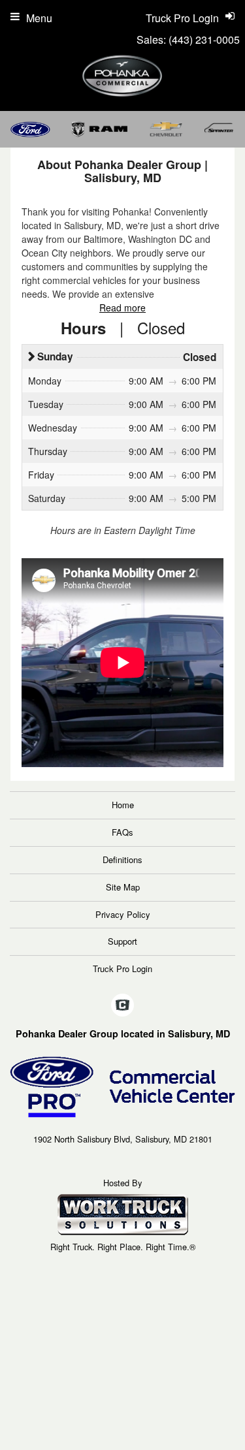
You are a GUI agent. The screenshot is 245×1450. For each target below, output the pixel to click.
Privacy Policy (122, 914)
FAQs (122, 832)
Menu (39, 17)
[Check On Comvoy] (122, 1005)
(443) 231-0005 (204, 39)
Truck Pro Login (122, 968)
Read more (122, 307)
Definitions (122, 859)
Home (123, 804)
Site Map (123, 887)
